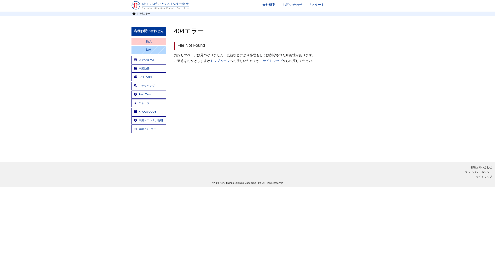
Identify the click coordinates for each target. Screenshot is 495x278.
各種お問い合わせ (481, 167)
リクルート (316, 5)
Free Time (145, 94)
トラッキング (147, 85)
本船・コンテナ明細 (151, 120)
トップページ (220, 61)
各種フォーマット (148, 129)
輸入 (149, 41)
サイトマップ (272, 61)
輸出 (149, 49)
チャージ (144, 103)
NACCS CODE (147, 111)
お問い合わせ (292, 5)
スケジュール (147, 59)
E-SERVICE (146, 77)
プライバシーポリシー (478, 172)
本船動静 (144, 68)
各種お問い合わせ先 (149, 31)
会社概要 (269, 5)
